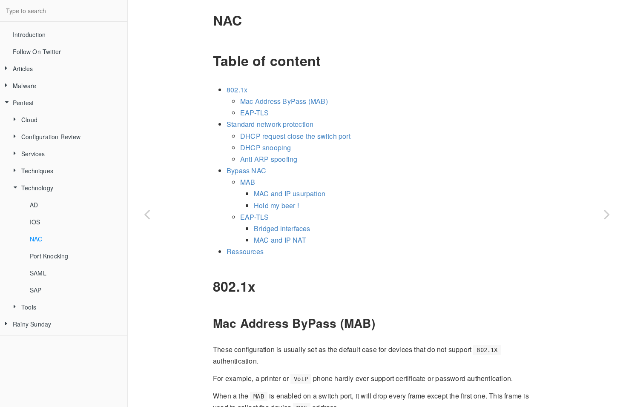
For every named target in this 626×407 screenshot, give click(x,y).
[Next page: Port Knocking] (607, 214)
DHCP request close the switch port (295, 136)
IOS (35, 222)
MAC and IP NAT (280, 240)
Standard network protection (270, 124)
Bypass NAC (246, 170)
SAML (38, 273)
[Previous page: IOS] (147, 214)
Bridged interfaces (282, 228)
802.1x (237, 90)
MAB (248, 182)
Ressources (245, 251)
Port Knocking (49, 256)
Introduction (29, 34)
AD (34, 205)
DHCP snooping (265, 147)
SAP (36, 290)
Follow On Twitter (37, 51)
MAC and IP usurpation (289, 193)
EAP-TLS (254, 113)
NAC (36, 239)
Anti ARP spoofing (268, 159)
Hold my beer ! (276, 205)
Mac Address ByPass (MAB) (284, 101)
